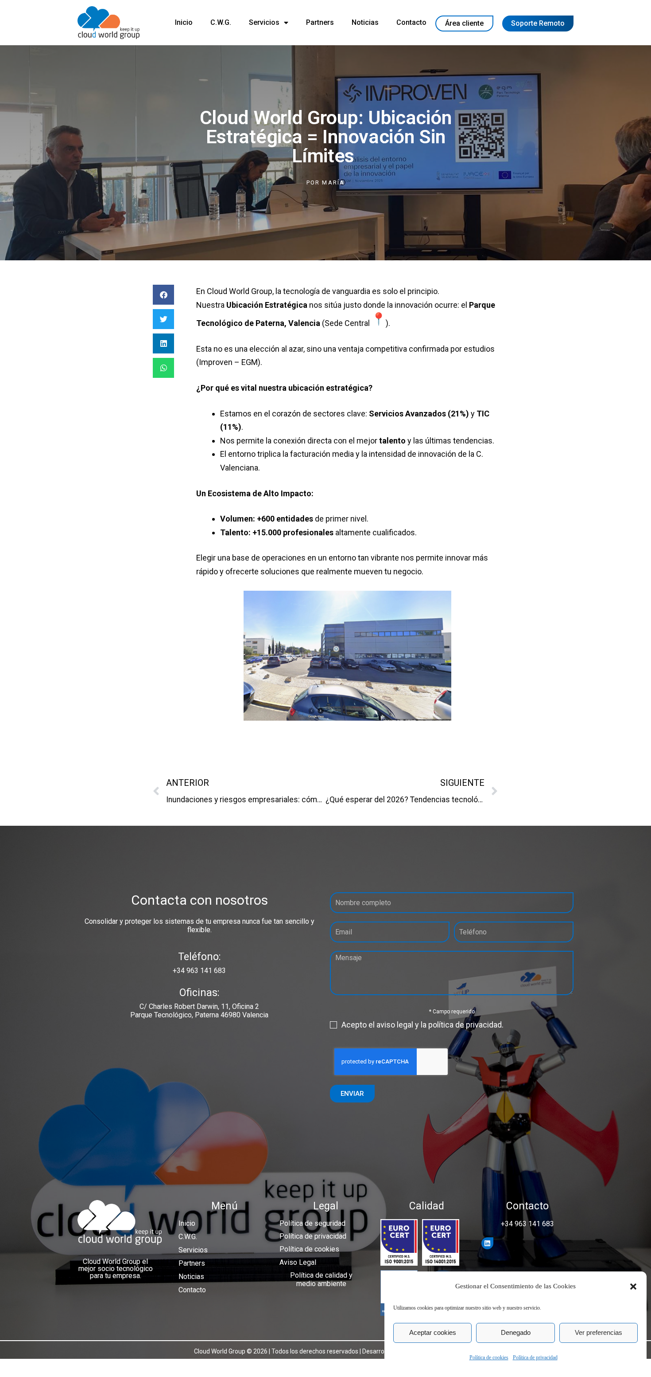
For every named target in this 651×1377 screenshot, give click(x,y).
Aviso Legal (297, 1262)
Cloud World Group (239, 291)
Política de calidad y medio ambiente (321, 1279)
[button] (633, 1286)
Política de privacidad (535, 1357)
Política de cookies (488, 1357)
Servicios (264, 22)
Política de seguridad (312, 1223)
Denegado (516, 1332)
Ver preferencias (598, 1332)
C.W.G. (220, 22)
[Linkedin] (487, 1243)
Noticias (365, 22)
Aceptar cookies (432, 1332)
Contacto (411, 22)
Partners (320, 22)
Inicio (184, 22)
